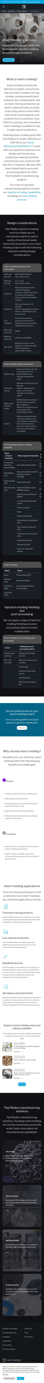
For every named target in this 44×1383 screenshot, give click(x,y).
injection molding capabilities (23, 192)
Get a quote (22, 728)
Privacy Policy (7, 1345)
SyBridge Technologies (30, 2)
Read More (17, 1051)
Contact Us (28, 1328)
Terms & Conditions (8, 1349)
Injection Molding (22, 11)
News (26, 1333)
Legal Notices (6, 1341)
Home (4, 11)
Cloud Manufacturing (9, 1333)
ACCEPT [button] (20, 1378)
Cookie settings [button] (9, 1378)
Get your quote (8, 60)
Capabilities (11, 11)
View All (22, 1084)
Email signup (28, 1337)
